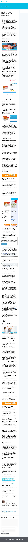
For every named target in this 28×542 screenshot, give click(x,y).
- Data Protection (7, 539)
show (8, 38)
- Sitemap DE (17, 539)
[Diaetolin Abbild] (5, 87)
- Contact (11, 539)
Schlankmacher (4, 510)
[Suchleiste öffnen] (1, 8)
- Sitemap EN (13, 539)
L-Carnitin (15, 308)
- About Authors (21, 539)
